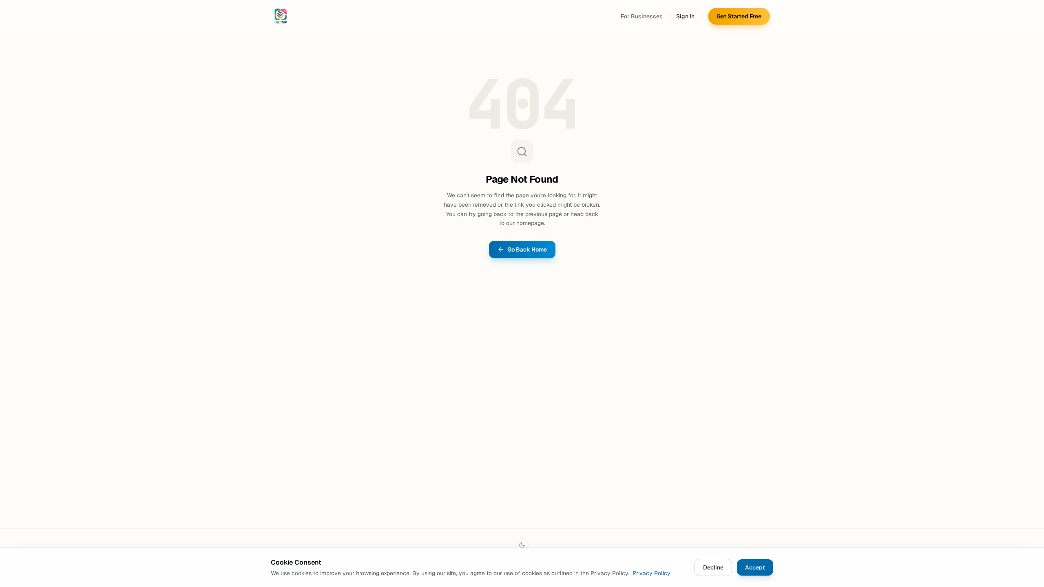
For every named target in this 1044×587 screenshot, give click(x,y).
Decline (713, 567)
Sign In (685, 16)
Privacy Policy (651, 573)
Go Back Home (527, 249)
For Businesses (642, 16)
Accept (755, 567)
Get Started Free (739, 16)
